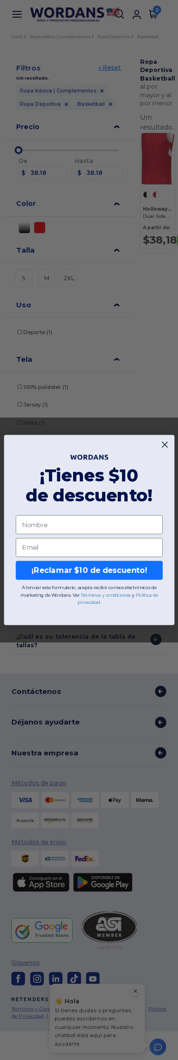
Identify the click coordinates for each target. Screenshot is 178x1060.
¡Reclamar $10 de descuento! (89, 570)
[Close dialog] (164, 444)
